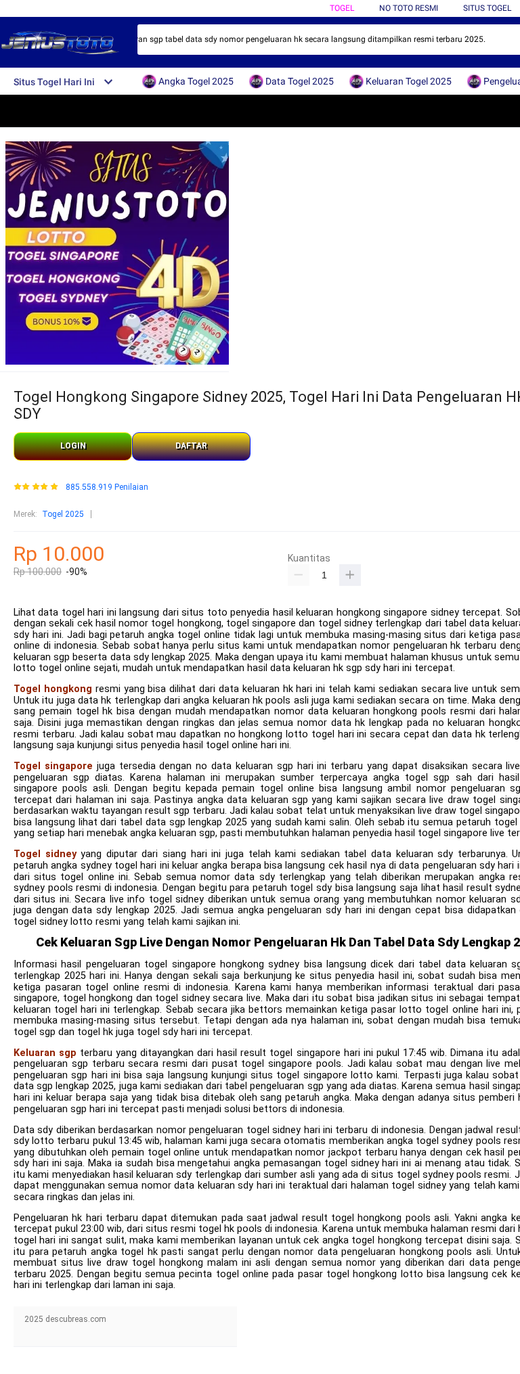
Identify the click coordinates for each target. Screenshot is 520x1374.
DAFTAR (191, 446)
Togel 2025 (63, 514)
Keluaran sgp (45, 1053)
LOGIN (73, 446)
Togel (342, 8)
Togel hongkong (53, 689)
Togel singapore (53, 766)
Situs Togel (487, 8)
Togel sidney (45, 854)
